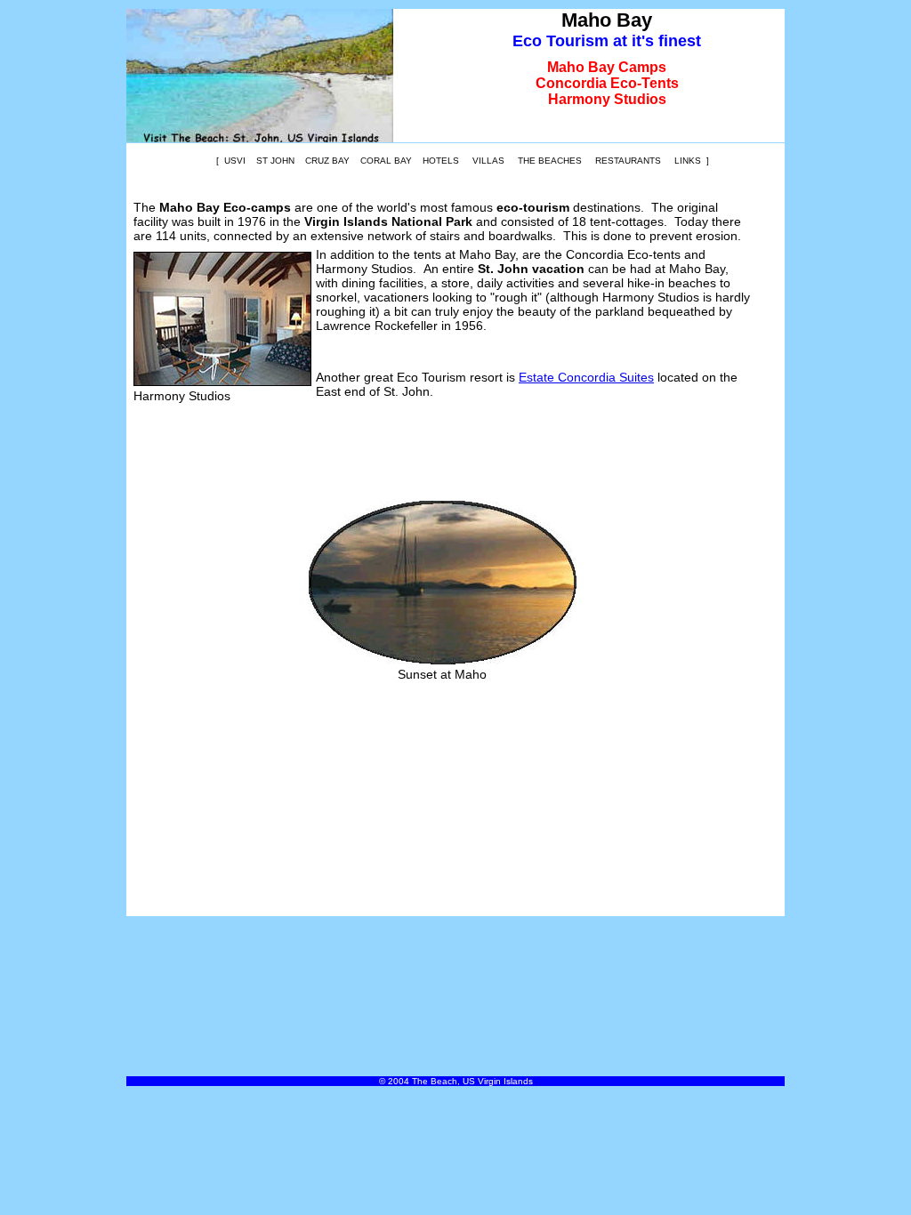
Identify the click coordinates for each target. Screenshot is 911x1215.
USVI (235, 160)
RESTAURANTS (628, 160)
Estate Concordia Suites (586, 377)
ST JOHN (275, 160)
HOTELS (441, 160)
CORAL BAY (386, 160)
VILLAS (488, 160)
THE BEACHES (550, 160)
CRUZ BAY (327, 160)
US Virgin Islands (498, 1081)
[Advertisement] (442, 448)
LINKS (687, 160)
